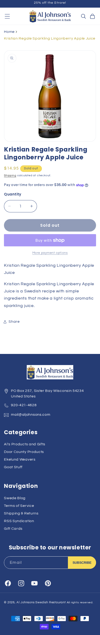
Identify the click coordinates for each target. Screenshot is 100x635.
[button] (7, 16)
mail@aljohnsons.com (30, 414)
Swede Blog (15, 498)
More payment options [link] (50, 252)
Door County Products (24, 452)
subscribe (82, 562)
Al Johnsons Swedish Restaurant (41, 602)
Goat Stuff (13, 467)
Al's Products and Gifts (24, 444)
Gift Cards (13, 528)
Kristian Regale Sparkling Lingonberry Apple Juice (49, 38)
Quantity (12, 194)
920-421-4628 (24, 405)
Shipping (10, 175)
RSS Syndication (19, 521)
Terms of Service (19, 506)
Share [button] (14, 321)
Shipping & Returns (21, 513)
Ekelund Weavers (19, 459)
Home (9, 32)
